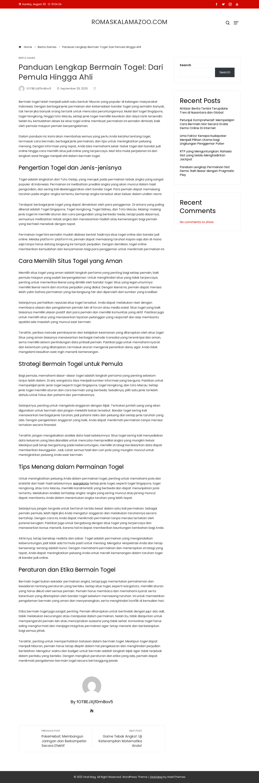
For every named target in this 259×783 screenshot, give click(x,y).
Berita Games (27, 58)
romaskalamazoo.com (129, 22)
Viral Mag (156, 777)
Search (185, 65)
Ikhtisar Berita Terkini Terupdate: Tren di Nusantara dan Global (204, 110)
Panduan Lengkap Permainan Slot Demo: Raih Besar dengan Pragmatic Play (207, 171)
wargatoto (81, 483)
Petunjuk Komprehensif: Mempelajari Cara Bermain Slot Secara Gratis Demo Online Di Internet (207, 124)
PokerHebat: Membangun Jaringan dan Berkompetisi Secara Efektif (64, 738)
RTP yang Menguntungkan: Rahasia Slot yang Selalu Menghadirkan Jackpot (206, 155)
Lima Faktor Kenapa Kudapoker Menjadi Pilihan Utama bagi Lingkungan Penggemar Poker (203, 140)
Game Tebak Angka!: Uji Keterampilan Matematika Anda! (120, 738)
